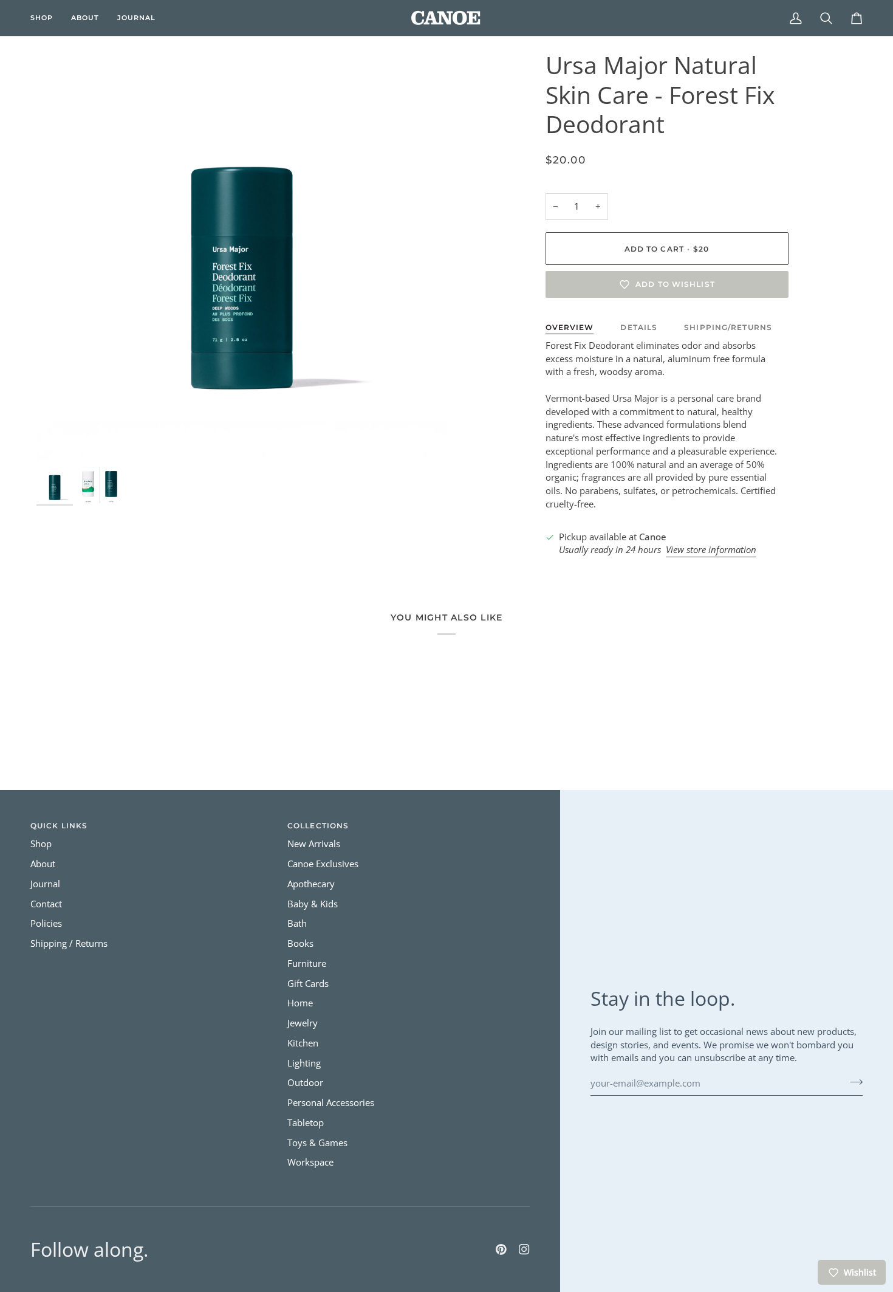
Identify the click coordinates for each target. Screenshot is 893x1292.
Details (638, 327)
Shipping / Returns (69, 943)
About (42, 864)
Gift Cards (308, 983)
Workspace (310, 1162)
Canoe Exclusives (322, 864)
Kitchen (302, 1043)
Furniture (306, 963)
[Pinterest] (501, 1249)
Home (300, 1003)
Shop (41, 844)
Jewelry (302, 1023)
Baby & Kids (312, 904)
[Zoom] (241, 255)
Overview (570, 327)
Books (300, 943)
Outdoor (305, 1082)
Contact (46, 904)
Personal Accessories (330, 1102)
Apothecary (311, 884)
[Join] (853, 1081)
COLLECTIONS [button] (318, 825)
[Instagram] (524, 1249)
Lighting (304, 1063)
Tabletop (305, 1123)
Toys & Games (317, 1143)
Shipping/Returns (728, 327)
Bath (297, 923)
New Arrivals (313, 844)
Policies (46, 923)
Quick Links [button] (58, 825)
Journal (45, 884)
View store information (711, 549)
